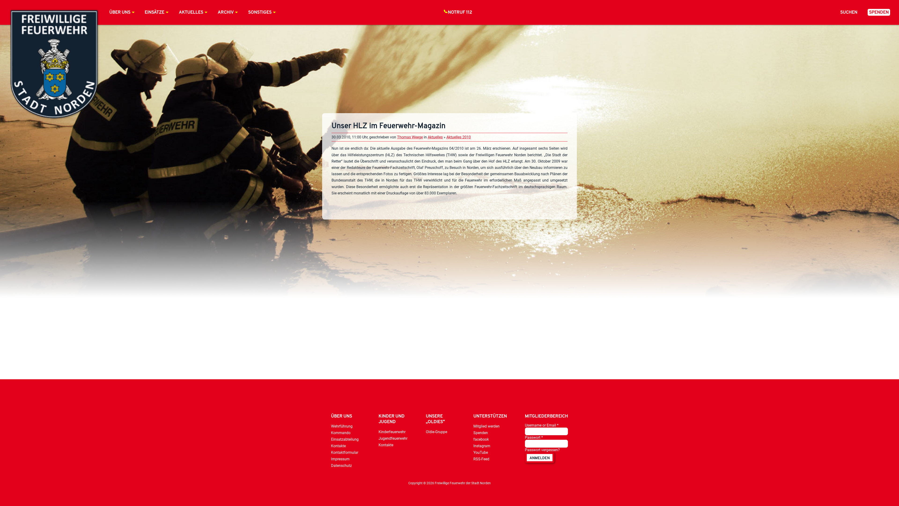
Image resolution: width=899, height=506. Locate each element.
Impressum (340, 459)
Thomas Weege (410, 137)
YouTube (480, 452)
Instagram (481, 446)
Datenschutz (341, 465)
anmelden (540, 458)
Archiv (226, 12)
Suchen (848, 12)
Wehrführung (342, 426)
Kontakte (338, 446)
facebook (481, 439)
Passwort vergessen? (542, 450)
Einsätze (154, 12)
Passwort (534, 437)
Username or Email (542, 425)
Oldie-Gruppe (436, 432)
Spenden (879, 12)
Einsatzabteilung (345, 439)
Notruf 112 (460, 12)
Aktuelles (191, 12)
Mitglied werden (486, 426)
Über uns (119, 12)
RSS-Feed (481, 459)
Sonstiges (260, 12)
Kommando (340, 433)
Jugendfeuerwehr (393, 438)
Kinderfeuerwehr (392, 432)
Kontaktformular (344, 452)
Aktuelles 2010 (458, 137)
